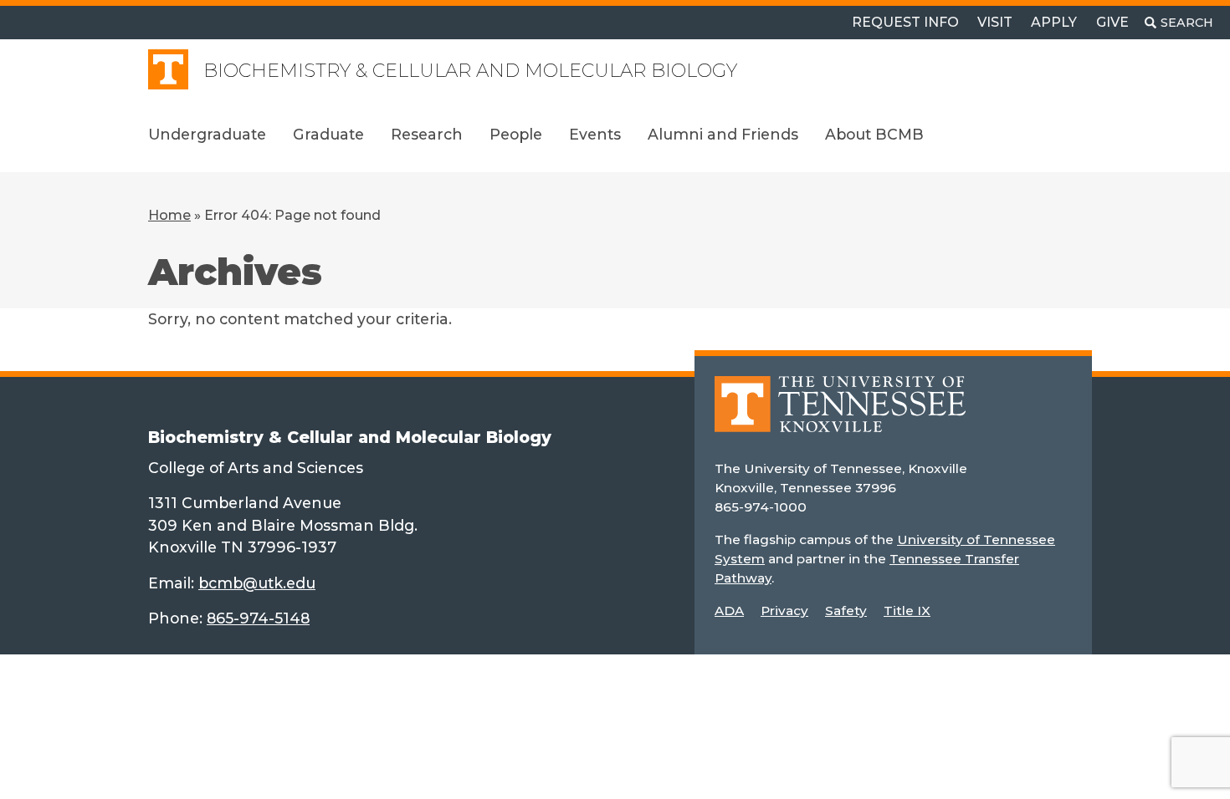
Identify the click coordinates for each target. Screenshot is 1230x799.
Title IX (907, 610)
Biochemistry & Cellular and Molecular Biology (470, 70)
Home (169, 215)
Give (1112, 22)
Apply (1054, 22)
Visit (994, 22)
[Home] (840, 416)
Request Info (905, 22)
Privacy (784, 610)
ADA (729, 610)
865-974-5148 (258, 618)
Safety (846, 610)
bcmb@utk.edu (256, 583)
